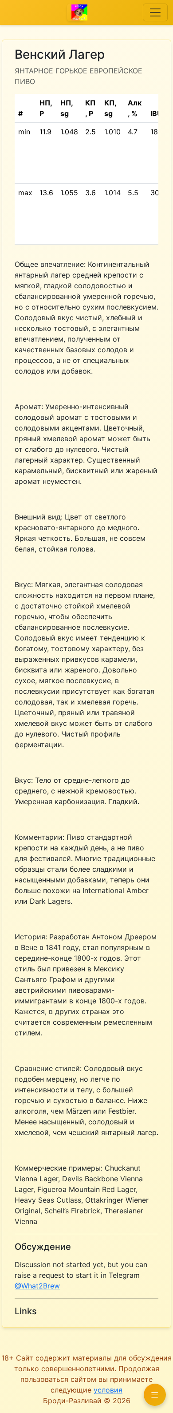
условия (108, 1389)
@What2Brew (37, 1285)
